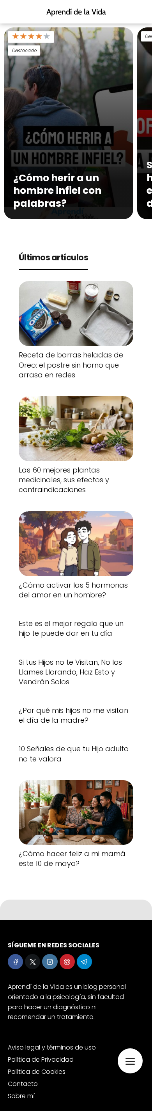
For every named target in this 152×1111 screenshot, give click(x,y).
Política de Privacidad (41, 1059)
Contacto (23, 1083)
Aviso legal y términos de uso (52, 1047)
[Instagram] (49, 961)
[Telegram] (84, 961)
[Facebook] (15, 961)
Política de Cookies (36, 1071)
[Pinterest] (67, 961)
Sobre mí (21, 1095)
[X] (32, 961)
